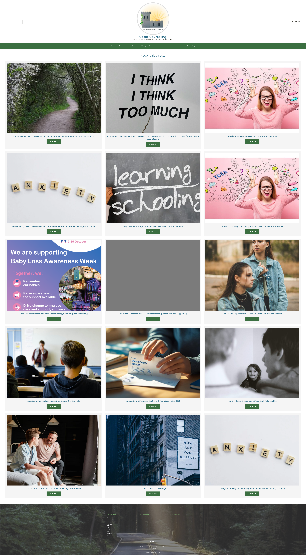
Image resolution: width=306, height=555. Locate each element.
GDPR (159, 552)
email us (180, 518)
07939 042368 (187, 524)
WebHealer (156, 549)
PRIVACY (147, 552)
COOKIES (154, 552)
